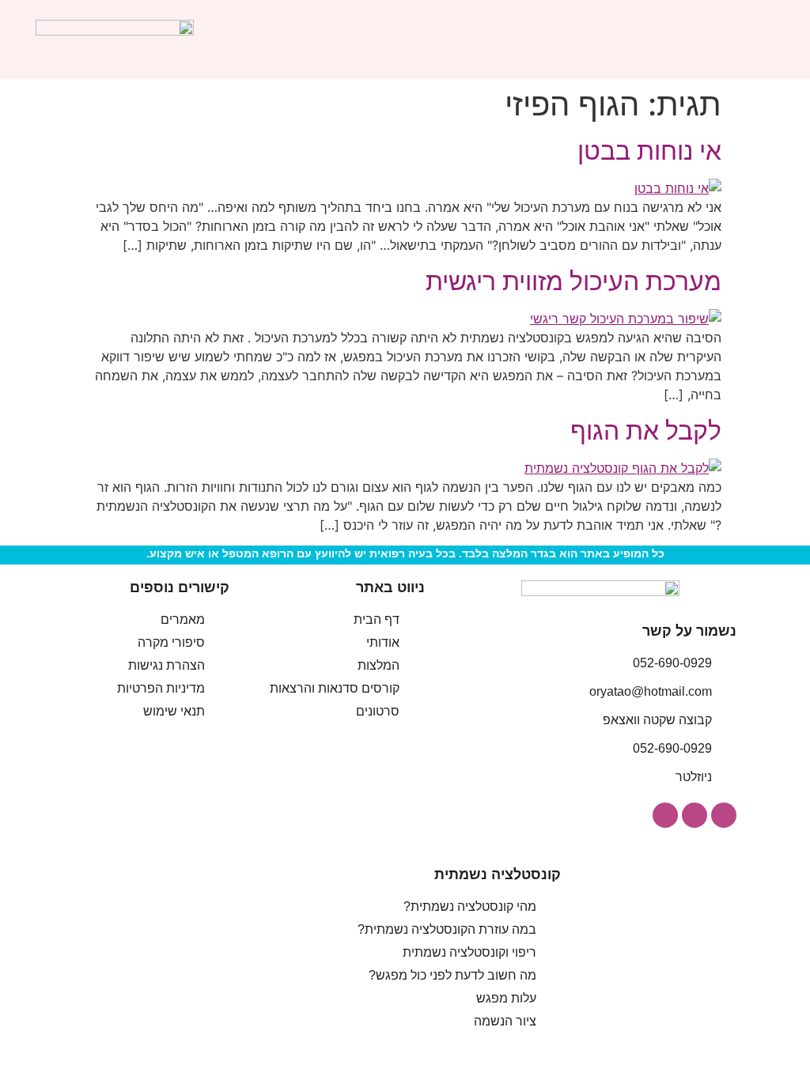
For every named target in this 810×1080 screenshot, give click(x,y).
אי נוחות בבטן (649, 150)
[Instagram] (723, 815)
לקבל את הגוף (645, 430)
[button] (763, 40)
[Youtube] (665, 815)
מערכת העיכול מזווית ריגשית (573, 281)
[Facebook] (694, 815)
